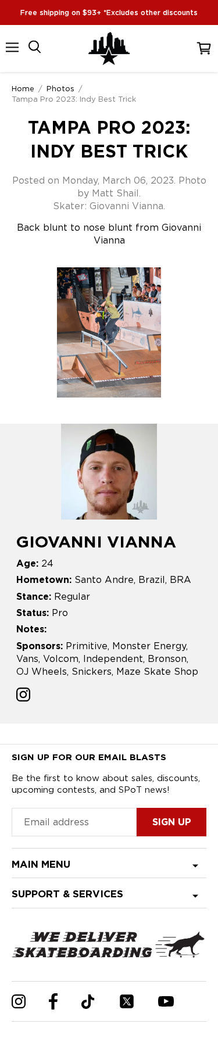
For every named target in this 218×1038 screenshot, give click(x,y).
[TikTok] (88, 1001)
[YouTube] (166, 1001)
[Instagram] (19, 1001)
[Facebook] (53, 1001)
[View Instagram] (23, 696)
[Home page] (109, 48)
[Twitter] (127, 1001)
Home (23, 88)
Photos (60, 88)
